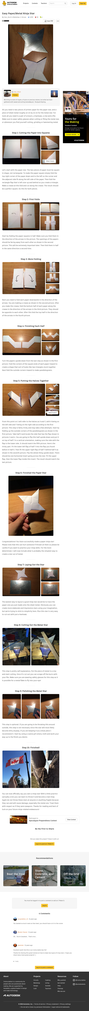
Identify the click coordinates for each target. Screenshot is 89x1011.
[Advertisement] (76, 117)
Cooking (47, 980)
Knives (24, 17)
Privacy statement (53, 1004)
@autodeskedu (80, 984)
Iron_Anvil (7, 17)
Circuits (35, 980)
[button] (58, 21)
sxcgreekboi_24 (23, 919)
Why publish (62, 980)
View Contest (71, 820)
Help (59, 986)
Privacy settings (65, 1004)
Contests (35, 3)
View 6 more (52, 413)
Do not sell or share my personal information (35, 1007)
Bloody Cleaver (22, 932)
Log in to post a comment (44, 967)
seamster (21, 945)
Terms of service (39, 1004)
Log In (74, 3)
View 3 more (50, 161)
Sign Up (82, 3)
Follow (15, 95)
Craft (35, 989)
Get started (61, 983)
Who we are (61, 991)
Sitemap (60, 989)
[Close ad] (87, 92)
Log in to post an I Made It (44, 844)
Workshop (16, 17)
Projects (26, 3)
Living (47, 983)
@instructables (80, 980)
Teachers (44, 3)
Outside (47, 986)
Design (35, 986)
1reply (17, 961)
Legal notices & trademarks (61, 1007)
